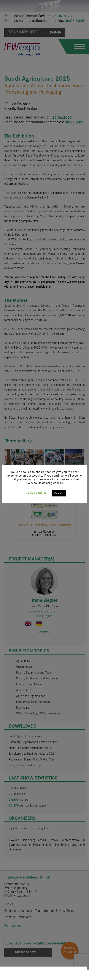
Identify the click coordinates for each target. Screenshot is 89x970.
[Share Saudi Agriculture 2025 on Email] (72, 968)
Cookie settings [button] (36, 492)
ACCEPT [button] (59, 493)
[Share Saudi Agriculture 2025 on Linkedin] (42, 968)
